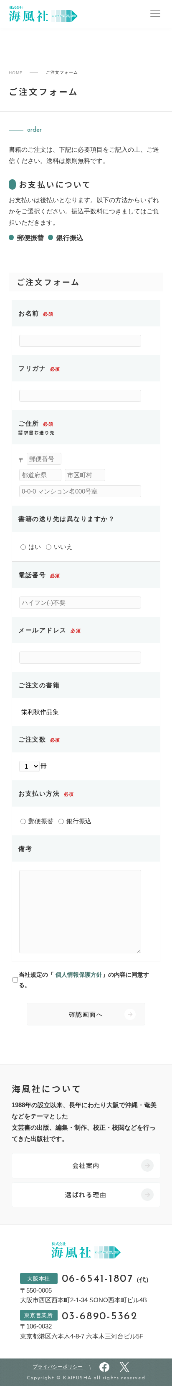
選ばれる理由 (85, 1194)
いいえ (62, 546)
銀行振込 (78, 821)
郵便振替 (40, 821)
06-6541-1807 (107, 1279)
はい (34, 546)
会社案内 (86, 1165)
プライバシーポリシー (58, 1367)
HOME (16, 72)
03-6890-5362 (100, 1317)
